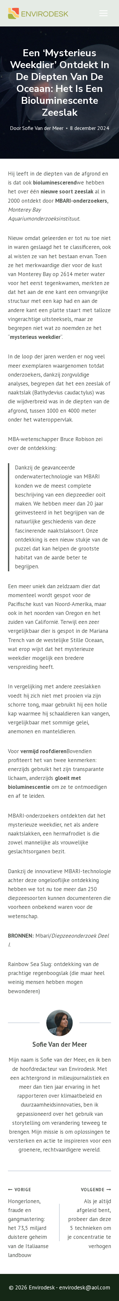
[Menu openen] (103, 13)
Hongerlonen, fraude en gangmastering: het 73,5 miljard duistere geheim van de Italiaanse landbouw (28, 1223)
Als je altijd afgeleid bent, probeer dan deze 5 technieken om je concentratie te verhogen (89, 1218)
